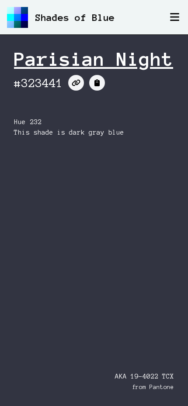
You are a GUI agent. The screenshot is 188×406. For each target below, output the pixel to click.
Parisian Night (93, 59)
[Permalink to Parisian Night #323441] (76, 83)
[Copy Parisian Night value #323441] (97, 83)
